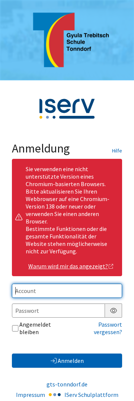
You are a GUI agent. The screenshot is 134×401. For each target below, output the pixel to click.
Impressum (30, 394)
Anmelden (71, 360)
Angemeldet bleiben (35, 328)
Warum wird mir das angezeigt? (68, 266)
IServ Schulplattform (91, 394)
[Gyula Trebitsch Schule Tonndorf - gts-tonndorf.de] (67, 40)
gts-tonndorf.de (67, 384)
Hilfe (117, 150)
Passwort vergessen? (108, 328)
